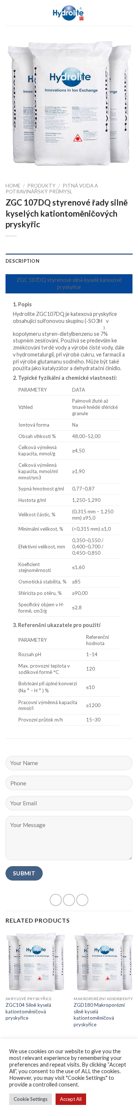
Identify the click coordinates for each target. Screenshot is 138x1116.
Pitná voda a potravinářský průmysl (52, 188)
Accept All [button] (71, 1099)
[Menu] (10, 13)
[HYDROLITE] (69, 13)
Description (22, 261)
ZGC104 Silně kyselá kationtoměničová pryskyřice (28, 1011)
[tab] (69, 261)
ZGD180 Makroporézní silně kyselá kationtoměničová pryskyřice (99, 1014)
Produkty (41, 186)
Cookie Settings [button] (30, 1099)
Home (13, 186)
